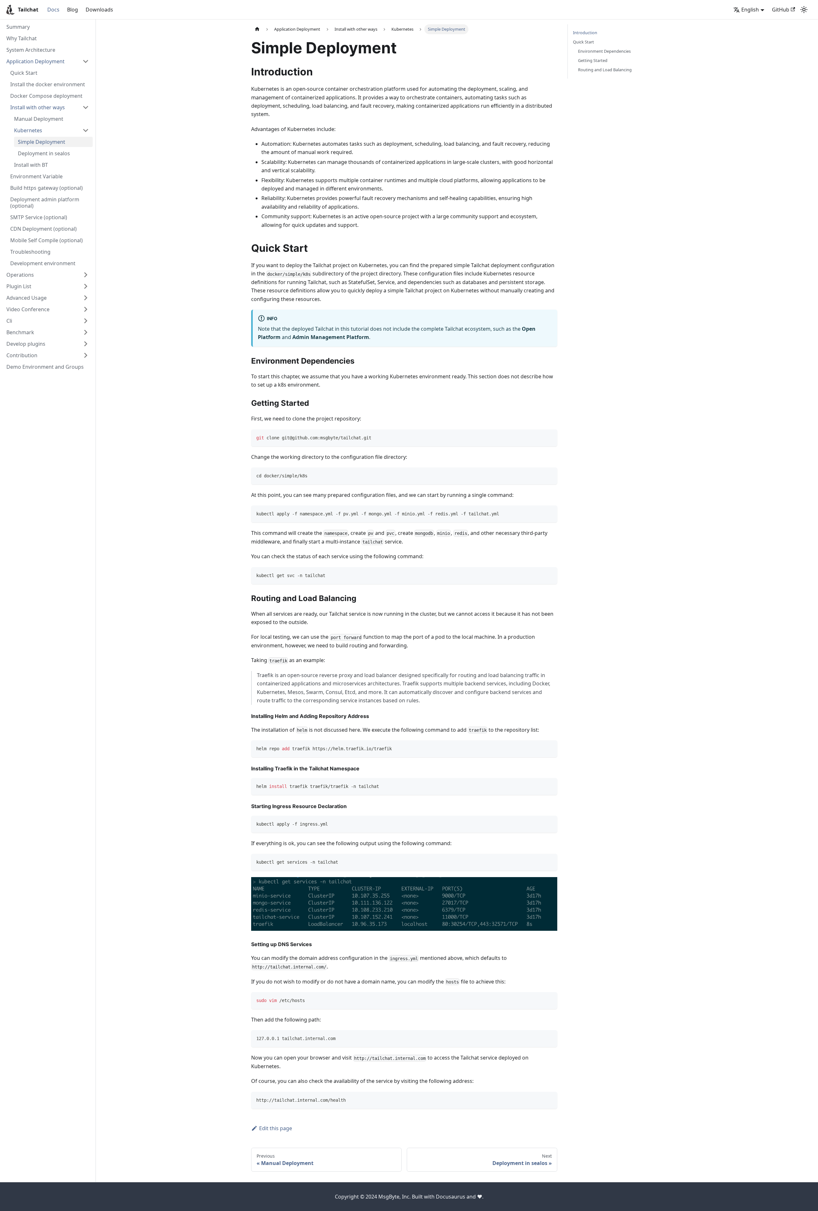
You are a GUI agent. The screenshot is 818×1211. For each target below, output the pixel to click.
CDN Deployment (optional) (43, 228)
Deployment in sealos (44, 153)
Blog (72, 9)
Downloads (99, 9)
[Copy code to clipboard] (549, 437)
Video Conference (28, 309)
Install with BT (31, 164)
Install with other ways (37, 107)
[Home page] (257, 29)
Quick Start (23, 72)
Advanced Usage (26, 297)
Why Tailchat (21, 38)
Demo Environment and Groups (45, 366)
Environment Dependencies (604, 51)
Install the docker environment (47, 84)
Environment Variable (36, 176)
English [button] (750, 9)
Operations (20, 274)
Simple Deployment (41, 141)
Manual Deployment (38, 118)
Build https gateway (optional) (46, 187)
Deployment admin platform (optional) (44, 202)
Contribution (21, 355)
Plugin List (18, 286)
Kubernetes (28, 130)
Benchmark (20, 332)
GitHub (780, 9)
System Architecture (30, 49)
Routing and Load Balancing (605, 70)
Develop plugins (25, 343)
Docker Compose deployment (46, 95)
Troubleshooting (30, 251)
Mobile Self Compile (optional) (46, 240)
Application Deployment (35, 61)
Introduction (585, 32)
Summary (18, 26)
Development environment (42, 263)
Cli (9, 320)
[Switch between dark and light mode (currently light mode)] (804, 9)
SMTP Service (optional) (38, 217)
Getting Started (592, 60)
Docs (53, 9)
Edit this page (275, 1128)
